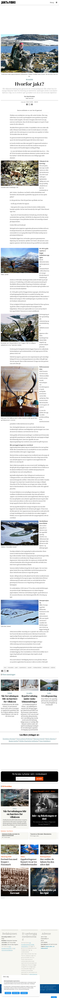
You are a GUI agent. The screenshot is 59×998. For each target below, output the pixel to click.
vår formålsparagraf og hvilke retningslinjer (27, 944)
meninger (46, 667)
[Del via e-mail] (32, 104)
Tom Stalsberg (45, 741)
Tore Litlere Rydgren (24, 739)
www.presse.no (33, 974)
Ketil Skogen (50, 739)
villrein (10, 667)
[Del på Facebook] (27, 104)
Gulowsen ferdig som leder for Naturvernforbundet (11, 834)
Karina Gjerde (39, 739)
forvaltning (37, 667)
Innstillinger (54, 997)
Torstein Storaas (9, 739)
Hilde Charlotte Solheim (28, 741)
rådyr (53, 667)
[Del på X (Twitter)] (29, 104)
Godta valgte (15, 993)
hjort (29, 667)
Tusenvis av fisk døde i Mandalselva (40, 834)
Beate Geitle (13, 741)
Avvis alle (8, 993)
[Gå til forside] (8, 2)
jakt (16, 667)
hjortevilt (23, 667)
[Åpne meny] (56, 2)
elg (5, 667)
